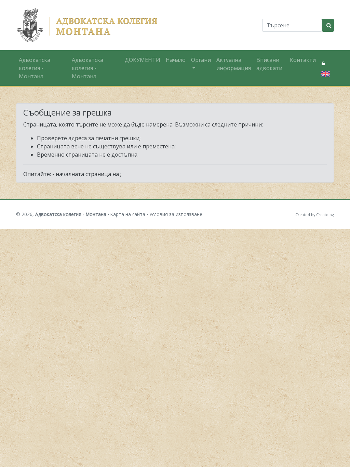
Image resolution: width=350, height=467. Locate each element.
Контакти (303, 60)
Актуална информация (233, 64)
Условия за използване (175, 214)
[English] (324, 73)
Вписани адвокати (269, 64)
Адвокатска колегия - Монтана (34, 68)
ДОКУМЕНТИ (142, 60)
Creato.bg (325, 214)
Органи (201, 60)
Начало (176, 60)
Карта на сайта (127, 214)
